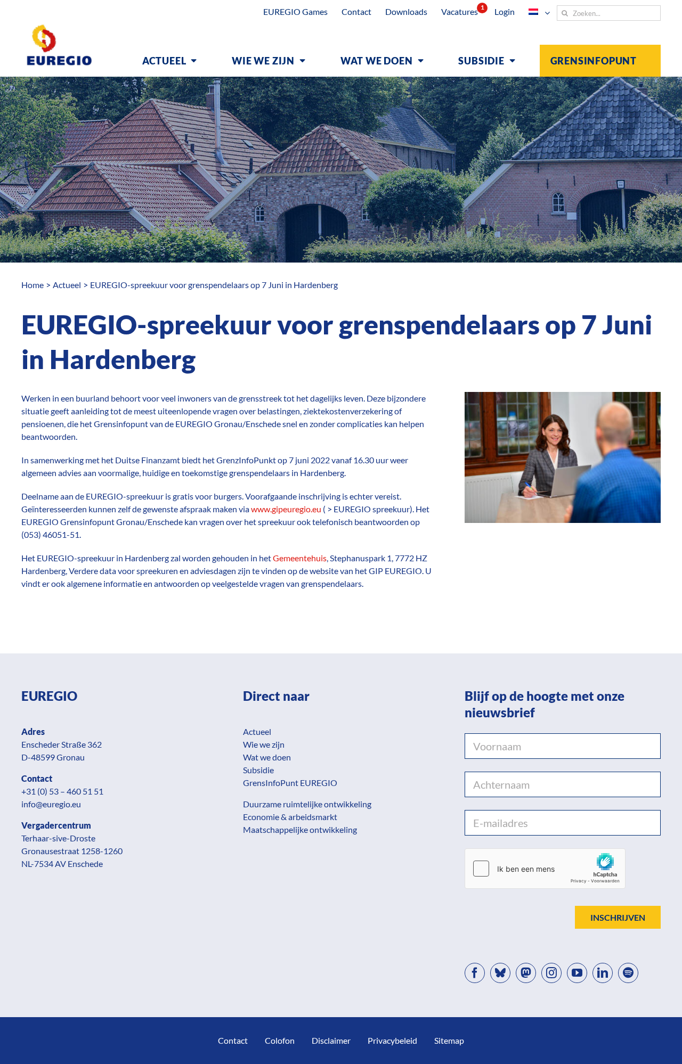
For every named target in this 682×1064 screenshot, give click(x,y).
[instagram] (551, 973)
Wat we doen (267, 757)
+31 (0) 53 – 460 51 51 (62, 791)
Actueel (257, 731)
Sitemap (449, 1040)
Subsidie (258, 770)
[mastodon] (526, 973)
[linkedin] (602, 973)
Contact (233, 1040)
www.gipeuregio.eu (286, 509)
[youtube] (577, 973)
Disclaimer (331, 1040)
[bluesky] (500, 973)
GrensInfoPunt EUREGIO (290, 782)
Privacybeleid (392, 1040)
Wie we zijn (264, 744)
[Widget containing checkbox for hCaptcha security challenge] (545, 868)
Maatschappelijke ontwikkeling (300, 829)
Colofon (280, 1040)
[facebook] (475, 973)
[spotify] (628, 973)
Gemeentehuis (300, 558)
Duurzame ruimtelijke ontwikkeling (307, 804)
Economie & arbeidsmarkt (290, 817)
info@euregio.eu (51, 804)
